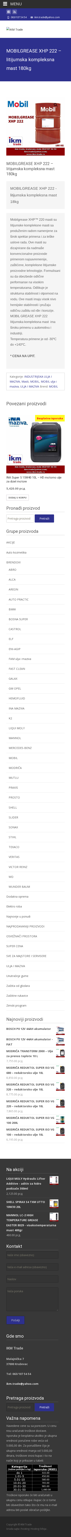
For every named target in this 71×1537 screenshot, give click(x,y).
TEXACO (14, 847)
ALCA (12, 579)
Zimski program (16, 1005)
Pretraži (44, 518)
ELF (11, 639)
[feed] (14, 12)
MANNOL (15, 738)
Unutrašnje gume (17, 976)
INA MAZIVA (16, 708)
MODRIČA (15, 768)
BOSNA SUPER (18, 619)
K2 (10, 718)
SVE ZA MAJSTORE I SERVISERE (26, 956)
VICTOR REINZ (18, 867)
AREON (13, 589)
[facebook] (8, 12)
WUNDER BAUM (19, 887)
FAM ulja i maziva (20, 659)
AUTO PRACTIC (19, 599)
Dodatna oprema (17, 896)
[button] (58, 103)
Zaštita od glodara (18, 986)
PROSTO (14, 797)
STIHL (12, 837)
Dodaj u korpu (17, 497)
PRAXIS (13, 787)
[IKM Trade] (11, 28)
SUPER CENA (14, 946)
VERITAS (14, 857)
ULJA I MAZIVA (29, 386)
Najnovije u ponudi (18, 916)
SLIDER (13, 817)
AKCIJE (10, 542)
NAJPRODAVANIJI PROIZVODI (25, 926)
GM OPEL (15, 688)
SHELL (13, 807)
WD (11, 877)
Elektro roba (14, 906)
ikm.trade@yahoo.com (22, 1384)
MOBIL (34, 381)
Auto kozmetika (16, 552)
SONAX (13, 827)
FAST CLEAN (17, 669)
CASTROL (15, 629)
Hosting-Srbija (39, 1528)
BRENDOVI (13, 562)
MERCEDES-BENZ (20, 748)
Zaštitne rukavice (17, 995)
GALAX (13, 678)
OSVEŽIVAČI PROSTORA (21, 936)
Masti (25, 381)
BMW (12, 609)
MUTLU (14, 778)
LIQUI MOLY (17, 728)
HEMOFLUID (17, 698)
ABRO (12, 569)
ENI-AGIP (15, 649)
